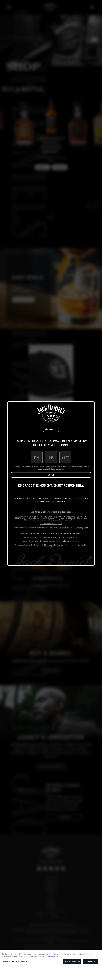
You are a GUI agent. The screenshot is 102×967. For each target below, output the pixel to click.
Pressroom (50, 502)
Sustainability (68, 498)
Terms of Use (19, 498)
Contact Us (78, 498)
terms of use (39, 466)
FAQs (86, 498)
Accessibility (60, 502)
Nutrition (40, 502)
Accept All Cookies (72, 962)
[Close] (98, 954)
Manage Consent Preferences (15, 962)
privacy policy (58, 469)
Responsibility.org (63, 528)
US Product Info (55, 498)
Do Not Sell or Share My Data (51, 524)
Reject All (91, 962)
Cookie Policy (43, 498)
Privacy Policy (31, 498)
